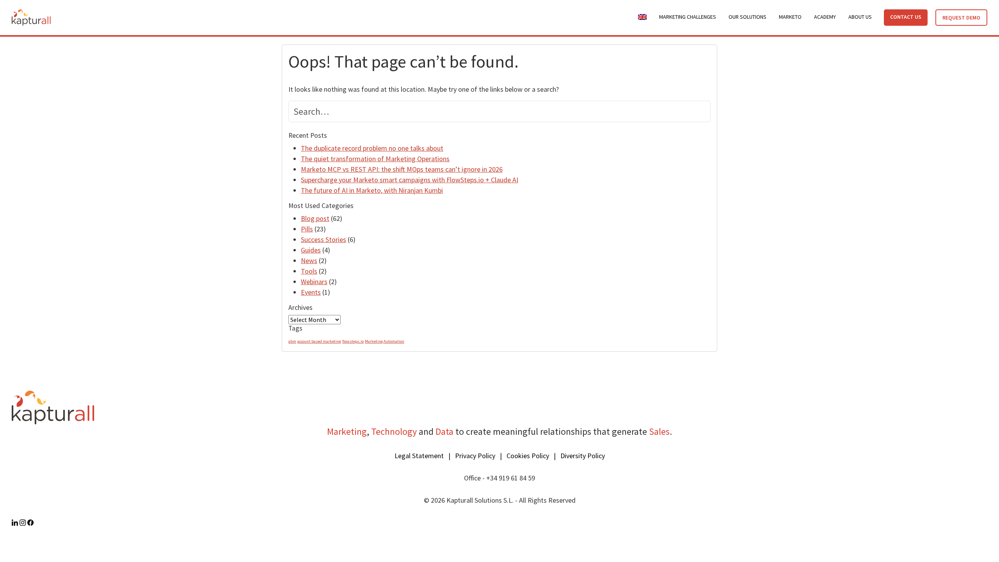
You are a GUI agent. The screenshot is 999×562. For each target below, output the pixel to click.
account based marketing (319, 341)
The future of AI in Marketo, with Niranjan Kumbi (372, 190)
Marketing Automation (384, 341)
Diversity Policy (582, 455)
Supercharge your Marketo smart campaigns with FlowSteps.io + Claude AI (409, 179)
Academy (825, 16)
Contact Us (905, 16)
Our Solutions (747, 16)
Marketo (790, 16)
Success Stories (323, 239)
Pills (307, 228)
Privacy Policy (475, 455)
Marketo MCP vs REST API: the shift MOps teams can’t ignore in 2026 (402, 169)
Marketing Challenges (687, 16)
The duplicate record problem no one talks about (372, 148)
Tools (309, 271)
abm (292, 341)
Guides (311, 249)
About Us (860, 16)
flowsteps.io (353, 341)
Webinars (314, 281)
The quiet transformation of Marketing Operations (375, 158)
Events (311, 292)
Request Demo (961, 17)
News (309, 260)
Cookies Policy (528, 455)
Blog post (315, 218)
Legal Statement (419, 455)
